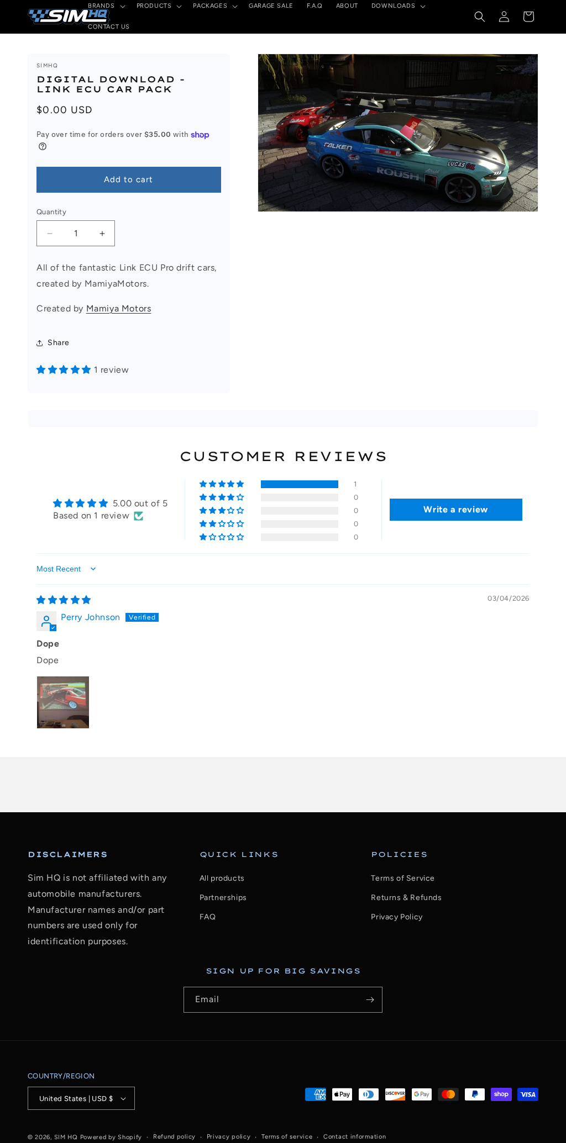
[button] (480, 16)
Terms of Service (403, 878)
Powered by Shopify (111, 1137)
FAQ (208, 917)
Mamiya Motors (118, 308)
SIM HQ (66, 1137)
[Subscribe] (370, 1000)
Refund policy (174, 1136)
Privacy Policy (396, 917)
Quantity (51, 212)
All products (222, 878)
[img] (63, 600)
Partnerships (223, 897)
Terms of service (286, 1136)
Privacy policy (229, 1136)
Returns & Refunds (406, 897)
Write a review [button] (455, 509)
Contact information (354, 1136)
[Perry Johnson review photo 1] (63, 702)
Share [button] (59, 342)
